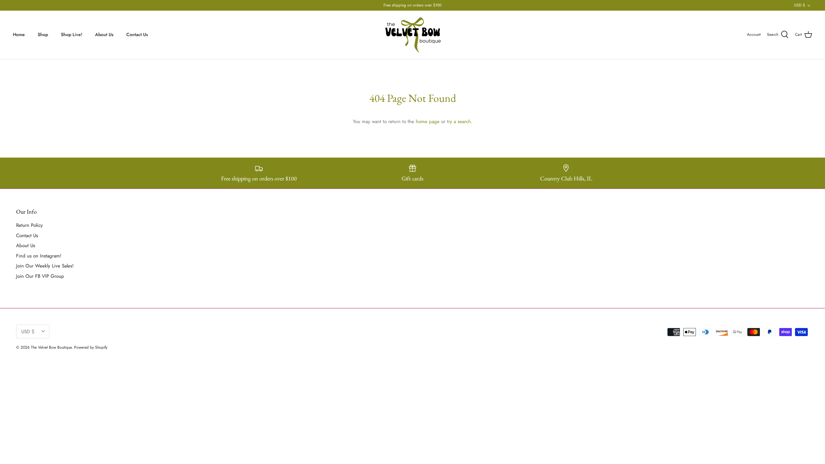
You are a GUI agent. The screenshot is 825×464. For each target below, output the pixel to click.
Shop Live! (71, 34)
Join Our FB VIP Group (40, 276)
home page (428, 121)
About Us (104, 34)
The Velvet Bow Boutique (51, 347)
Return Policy (29, 225)
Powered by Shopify (90, 347)
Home (19, 34)
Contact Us (137, 34)
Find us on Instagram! (39, 255)
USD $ (799, 5)
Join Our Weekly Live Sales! (45, 265)
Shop (43, 34)
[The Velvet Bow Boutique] (413, 35)
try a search (459, 121)
